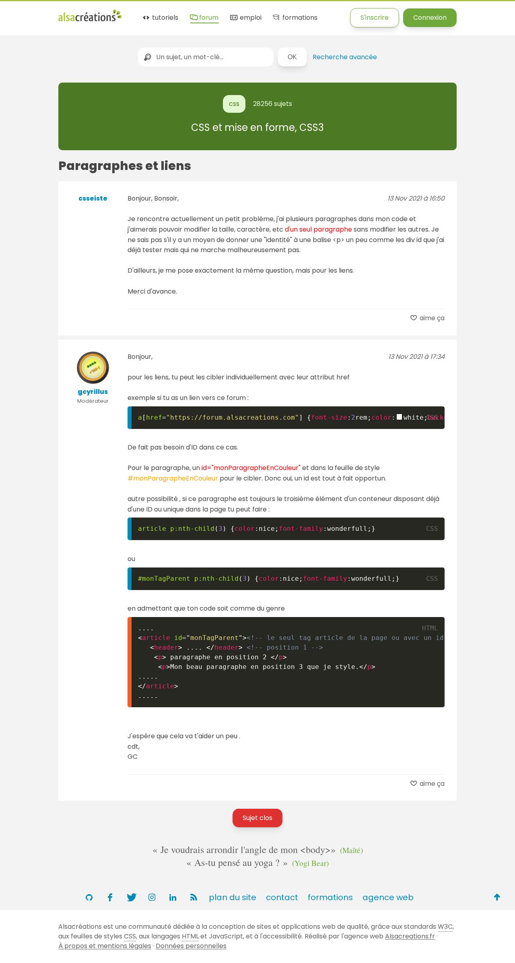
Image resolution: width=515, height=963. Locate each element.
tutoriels (164, 18)
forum (208, 18)
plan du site (232, 897)
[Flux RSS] (193, 897)
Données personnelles (191, 946)
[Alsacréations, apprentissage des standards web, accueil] (90, 20)
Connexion (430, 17)
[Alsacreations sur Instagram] (151, 897)
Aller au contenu (79, 13)
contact (282, 897)
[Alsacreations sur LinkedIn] (172, 897)
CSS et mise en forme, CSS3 (257, 127)
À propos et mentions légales (104, 946)
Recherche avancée (345, 57)
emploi (249, 18)
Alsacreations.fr (410, 936)
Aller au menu (21, 13)
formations (299, 18)
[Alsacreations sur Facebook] (109, 897)
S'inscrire (374, 17)
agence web (388, 897)
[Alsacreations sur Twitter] (130, 897)
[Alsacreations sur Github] (89, 897)
